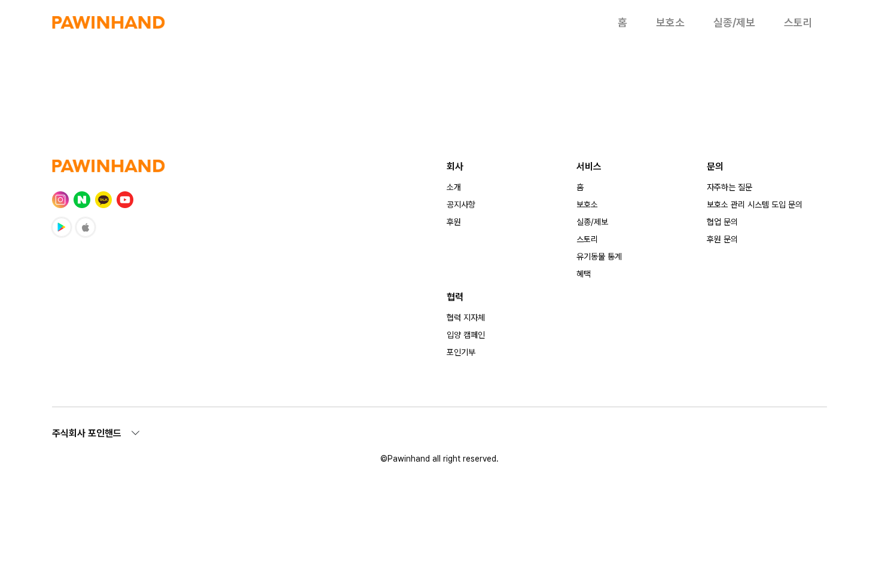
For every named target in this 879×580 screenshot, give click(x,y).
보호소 (670, 22)
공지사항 (461, 204)
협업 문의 (722, 222)
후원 (454, 222)
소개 (454, 187)
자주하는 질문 (729, 187)
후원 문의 (722, 239)
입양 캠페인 (466, 335)
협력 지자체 (466, 317)
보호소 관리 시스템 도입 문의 (754, 204)
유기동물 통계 (599, 256)
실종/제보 (734, 22)
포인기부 (461, 352)
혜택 (583, 274)
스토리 (798, 22)
